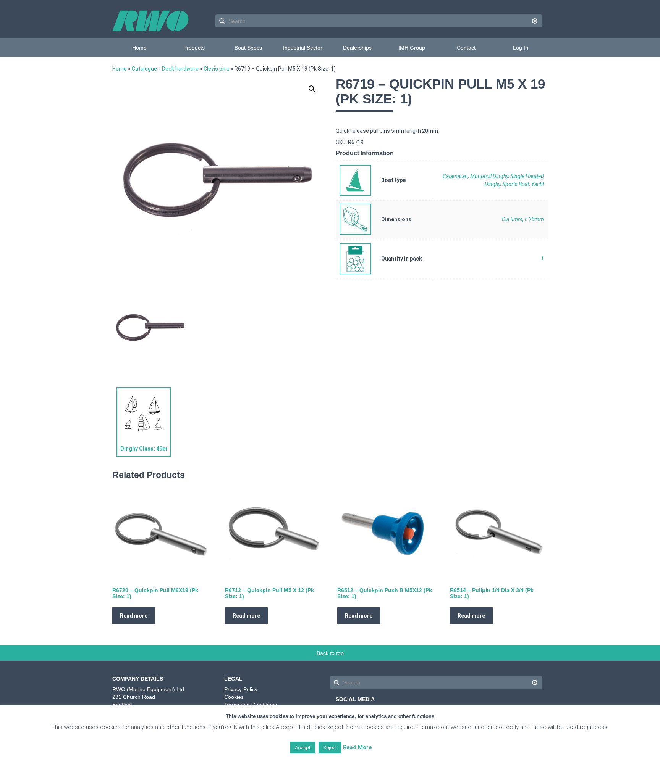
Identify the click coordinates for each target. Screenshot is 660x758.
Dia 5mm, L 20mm (523, 219)
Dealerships (357, 48)
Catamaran (455, 176)
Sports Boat (515, 184)
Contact (466, 48)
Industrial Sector (302, 48)
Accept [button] (303, 747)
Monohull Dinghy (489, 176)
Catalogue (144, 69)
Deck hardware (180, 69)
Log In (520, 48)
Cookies (234, 697)
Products (194, 48)
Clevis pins (217, 69)
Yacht (537, 184)
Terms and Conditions (250, 705)
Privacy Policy (240, 689)
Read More (357, 747)
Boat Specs (248, 48)
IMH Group (411, 48)
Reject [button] (330, 747)
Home (139, 48)
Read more (133, 616)
